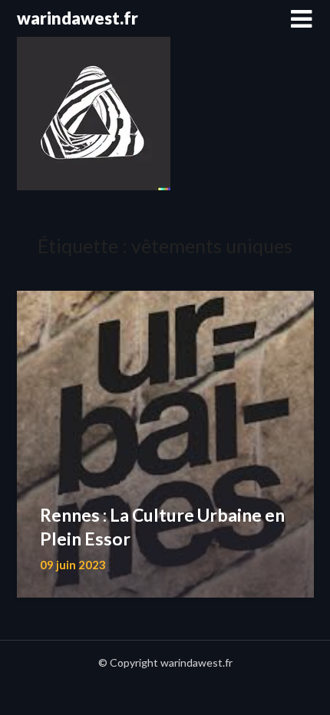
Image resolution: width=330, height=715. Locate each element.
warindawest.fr (77, 18)
